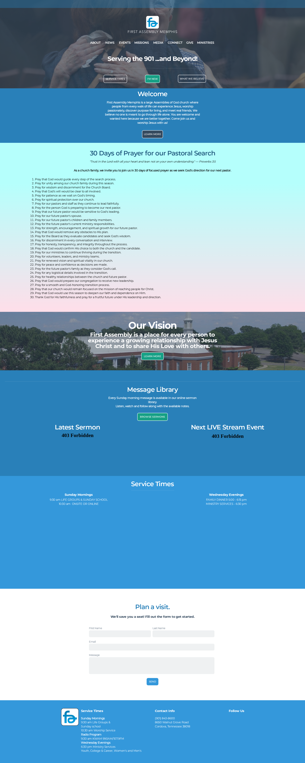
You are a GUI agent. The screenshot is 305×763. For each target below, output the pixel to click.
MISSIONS (141, 42)
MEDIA (158, 42)
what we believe (192, 78)
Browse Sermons (152, 416)
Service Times (115, 78)
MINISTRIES (206, 42)
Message (94, 655)
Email (92, 641)
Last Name (158, 628)
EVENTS (125, 42)
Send (152, 681)
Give (189, 42)
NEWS (110, 42)
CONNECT (175, 42)
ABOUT (96, 42)
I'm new (152, 78)
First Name (95, 628)
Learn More (152, 134)
